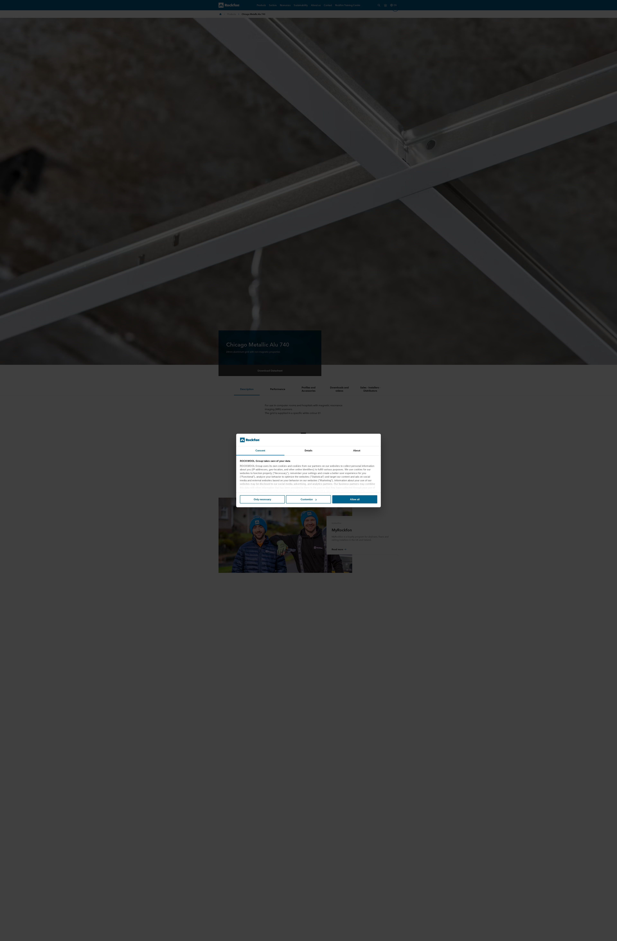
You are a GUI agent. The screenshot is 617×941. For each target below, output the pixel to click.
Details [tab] (309, 450)
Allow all (355, 499)
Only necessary (262, 499)
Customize (307, 499)
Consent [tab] (260, 450)
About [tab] (356, 450)
